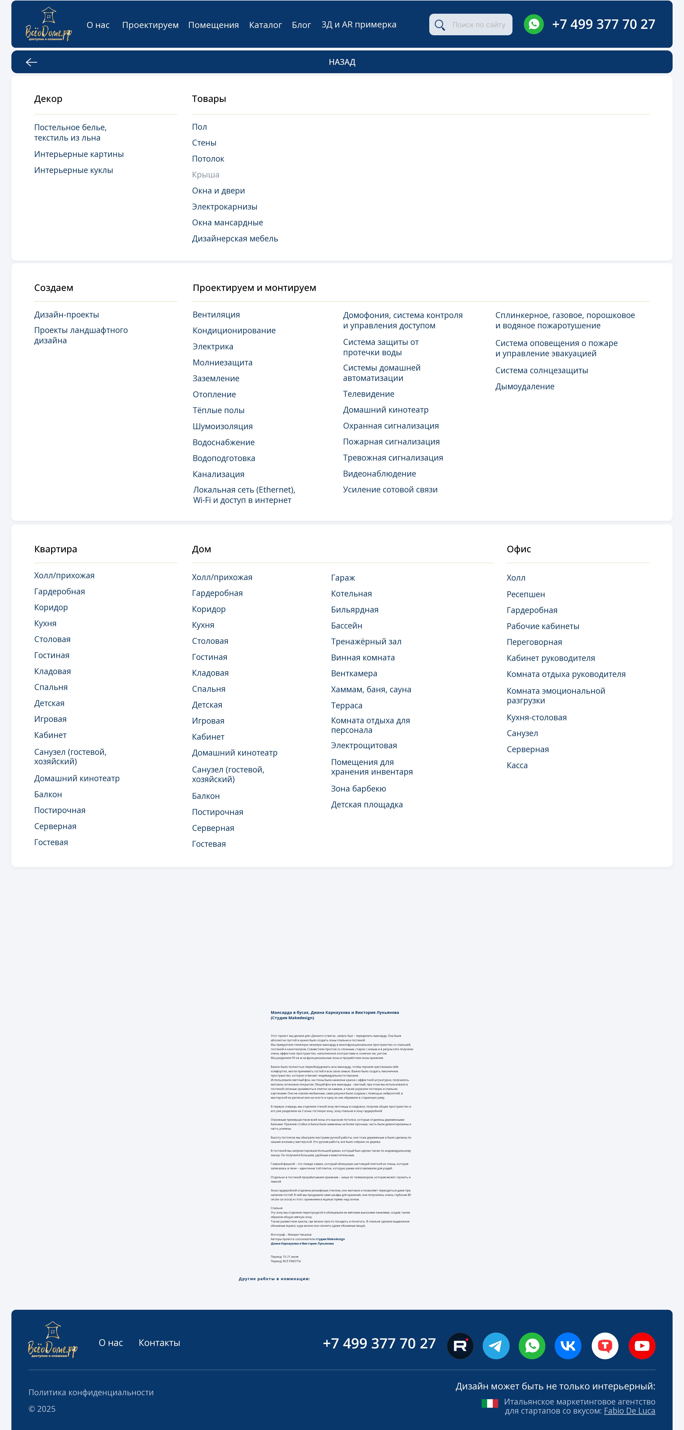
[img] (534, 24)
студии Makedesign (330, 1239)
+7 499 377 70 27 (604, 24)
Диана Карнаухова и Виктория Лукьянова (302, 1243)
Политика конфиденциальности (91, 1392)
